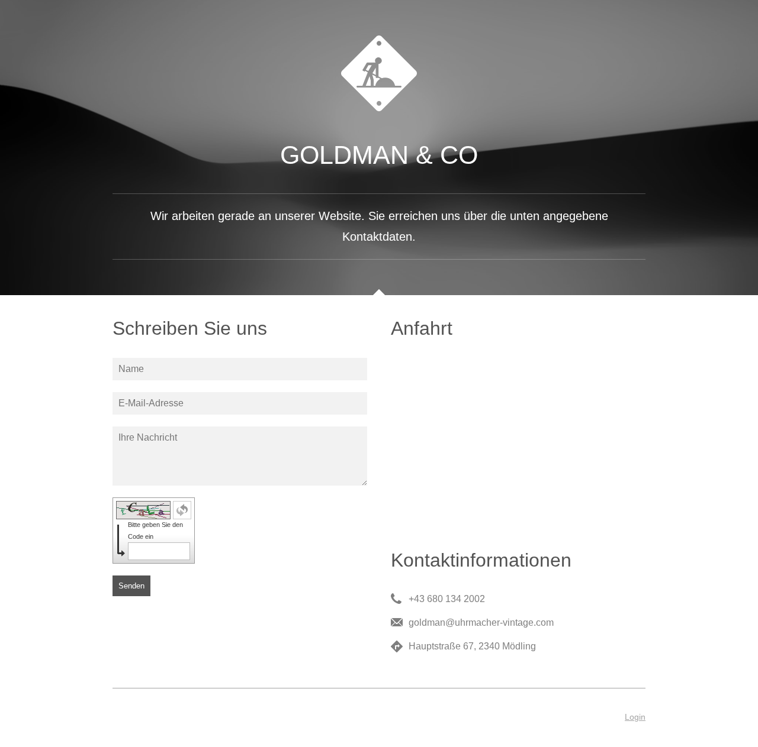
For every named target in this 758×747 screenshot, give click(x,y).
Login (635, 717)
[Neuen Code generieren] (182, 510)
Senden (131, 585)
